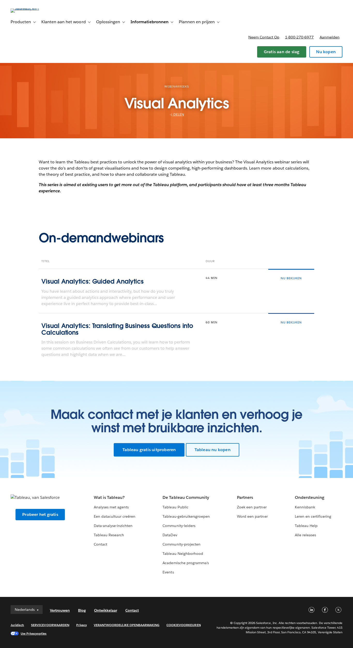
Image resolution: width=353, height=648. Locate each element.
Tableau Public (175, 507)
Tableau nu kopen (213, 449)
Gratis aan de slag (282, 51)
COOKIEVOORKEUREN (183, 625)
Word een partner (252, 516)
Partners (245, 497)
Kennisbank (305, 507)
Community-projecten (181, 544)
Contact (100, 544)
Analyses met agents (111, 507)
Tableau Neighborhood (183, 553)
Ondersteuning (309, 497)
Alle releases (305, 535)
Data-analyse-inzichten (113, 525)
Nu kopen (326, 51)
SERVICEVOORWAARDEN (50, 625)
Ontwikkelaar (105, 610)
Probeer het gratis (40, 514)
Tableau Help (306, 525)
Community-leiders (179, 525)
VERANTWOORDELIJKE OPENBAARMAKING (126, 625)
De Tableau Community (186, 497)
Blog (82, 610)
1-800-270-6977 (299, 37)
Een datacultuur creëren (114, 516)
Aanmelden (330, 37)
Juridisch (17, 625)
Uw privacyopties (34, 633)
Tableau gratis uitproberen (149, 449)
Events (168, 572)
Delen (178, 114)
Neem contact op (263, 37)
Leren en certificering (313, 516)
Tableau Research (109, 535)
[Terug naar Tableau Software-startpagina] (30, 8)
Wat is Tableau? (109, 497)
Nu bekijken (291, 278)
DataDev (170, 535)
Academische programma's (186, 563)
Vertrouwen (60, 610)
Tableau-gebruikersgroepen (186, 516)
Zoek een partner (251, 507)
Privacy (81, 625)
